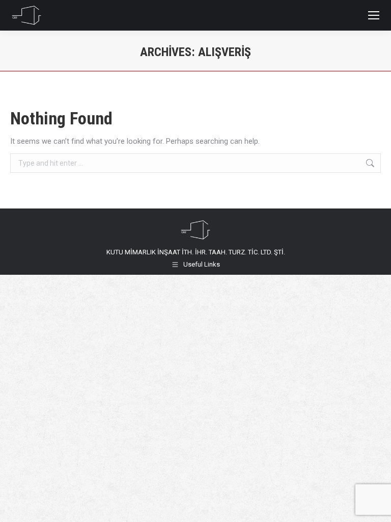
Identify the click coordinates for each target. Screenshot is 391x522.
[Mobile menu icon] (374, 15)
